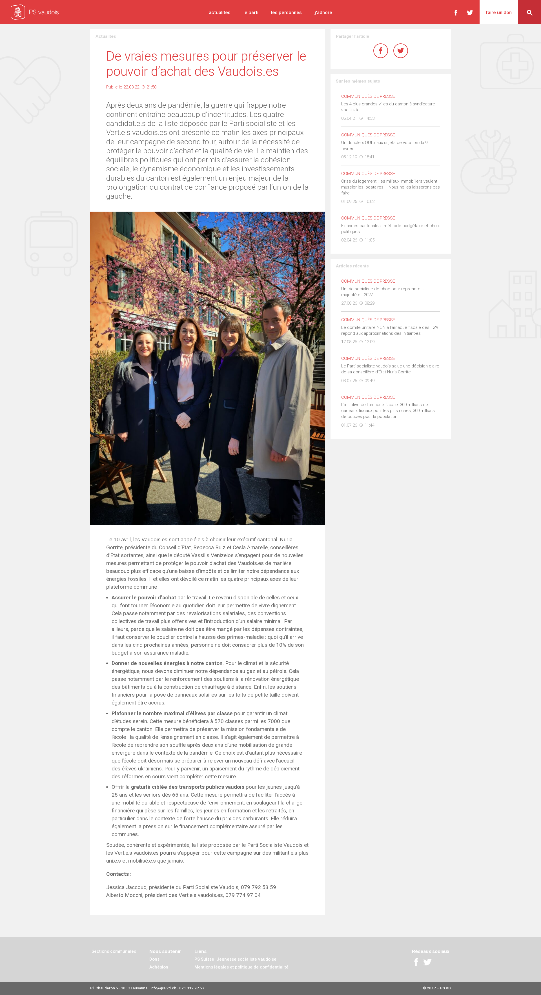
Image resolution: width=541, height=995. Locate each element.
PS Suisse (204, 959)
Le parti (250, 12)
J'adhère (323, 12)
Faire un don (499, 12)
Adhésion (158, 967)
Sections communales (114, 951)
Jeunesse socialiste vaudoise (246, 959)
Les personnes (286, 12)
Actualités (219, 12)
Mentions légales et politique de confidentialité (241, 967)
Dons (154, 959)
